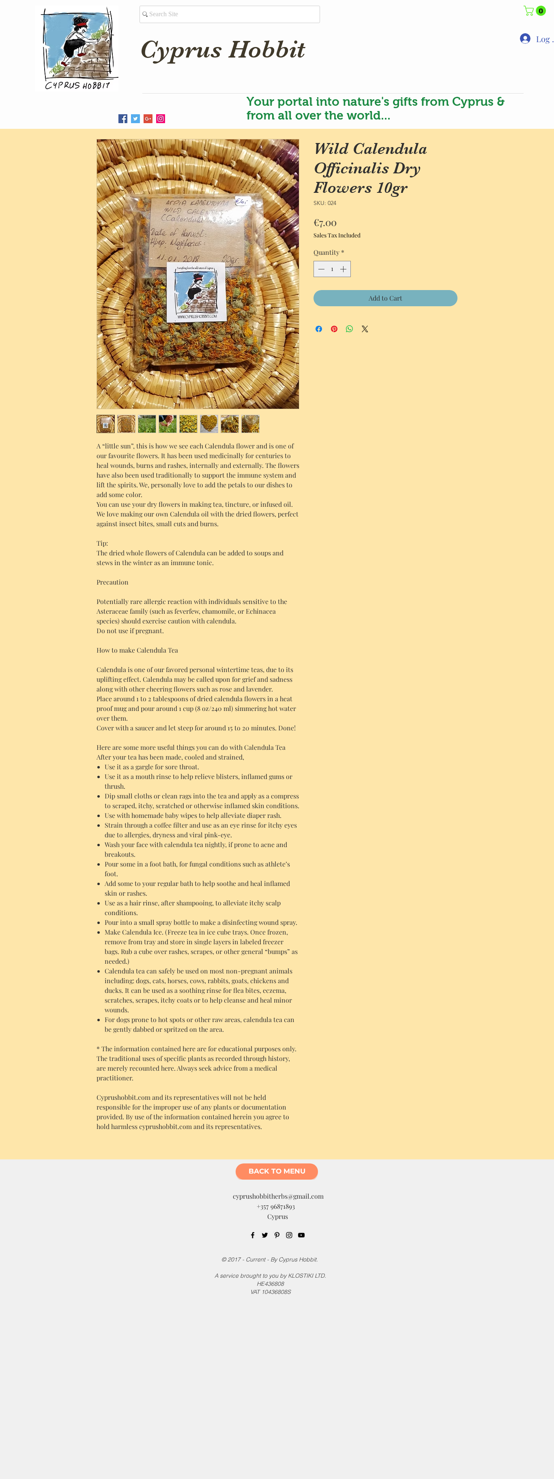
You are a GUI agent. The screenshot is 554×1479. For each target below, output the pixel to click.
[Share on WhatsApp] (349, 329)
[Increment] (344, 269)
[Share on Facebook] (319, 329)
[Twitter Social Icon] (135, 118)
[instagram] (289, 1235)
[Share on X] (365, 329)
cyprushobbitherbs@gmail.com (278, 1196)
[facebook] (253, 1235)
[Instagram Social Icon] (160, 118)
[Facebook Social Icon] (122, 118)
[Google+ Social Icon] (148, 118)
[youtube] (301, 1235)
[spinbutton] (332, 269)
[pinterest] (277, 1235)
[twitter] (265, 1235)
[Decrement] (320, 269)
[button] (536, 11)
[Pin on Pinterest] (334, 329)
